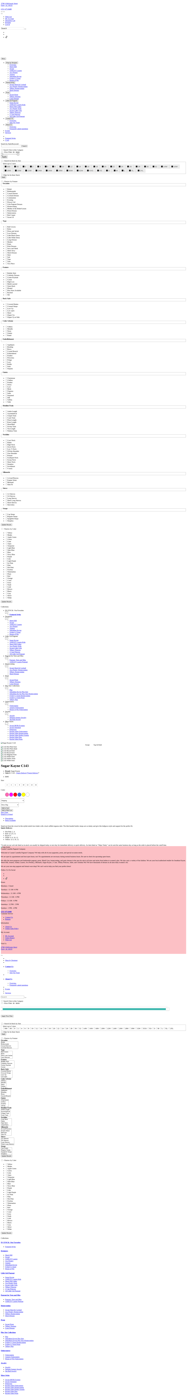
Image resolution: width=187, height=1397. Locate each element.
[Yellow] (23, 794)
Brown (9, 589)
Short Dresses (12, 253)
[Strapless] (6, 1154)
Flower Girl (11, 202)
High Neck (11, 445)
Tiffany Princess (15, 650)
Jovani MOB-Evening (17, 726)
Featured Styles (15, 614)
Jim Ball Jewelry (15, 719)
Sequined (10, 395)
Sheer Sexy (11, 251)
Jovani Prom (14, 680)
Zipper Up (11, 315)
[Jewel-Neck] (6, 1125)
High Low (11, 282)
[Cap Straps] (6, 1148)
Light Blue (11, 548)
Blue (9, 552)
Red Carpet (11, 215)
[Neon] (3, 1084)
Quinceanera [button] (9, 702)
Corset (9, 280)
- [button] (6, 723)
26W (50, 171)
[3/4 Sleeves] (7, 1140)
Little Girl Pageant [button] (11, 636)
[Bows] (6, 1094)
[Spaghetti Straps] (6, 1152)
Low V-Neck (11, 449)
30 (147, 167)
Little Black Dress (13, 235)
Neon (9, 331)
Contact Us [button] (9, 966)
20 (105, 167)
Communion (11, 198)
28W (60, 171)
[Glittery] (3, 1081)
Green (9, 539)
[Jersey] (5, 1106)
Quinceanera (11, 213)
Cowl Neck (11, 440)
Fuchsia (10, 570)
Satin (9, 393)
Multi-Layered (12, 284)
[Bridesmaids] (9, 1044)
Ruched (10, 293)
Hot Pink (10, 567)
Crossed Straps (12, 306)
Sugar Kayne (14, 640)
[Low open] (6, 1077)
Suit (8, 257)
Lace (9, 362)
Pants (9, 244)
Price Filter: (8, 152)
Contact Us (9, 917)
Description (9, 818)
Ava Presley (14, 626)
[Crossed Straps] (6, 1073)
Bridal (9, 189)
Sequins (10, 369)
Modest (9, 242)
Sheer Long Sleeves (14, 500)
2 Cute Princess (15, 652)
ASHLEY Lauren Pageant (19, 662)
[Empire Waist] (6, 1131)
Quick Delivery (33, 773)
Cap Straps (11, 514)
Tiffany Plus (14, 700)
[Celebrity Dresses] (7, 1063)
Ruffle (9, 364)
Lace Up (10, 308)
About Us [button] (8, 979)
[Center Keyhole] (7, 1065)
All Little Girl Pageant (17, 654)
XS (100, 171)
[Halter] (6, 1121)
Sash (9, 366)
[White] (27, 794)
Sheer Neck (11, 462)
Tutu (8, 261)
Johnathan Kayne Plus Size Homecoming (24, 694)
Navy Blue (11, 554)
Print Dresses (11, 246)
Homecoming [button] (10, 664)
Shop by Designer (11, 960)
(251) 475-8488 (6, 9)
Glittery (10, 327)
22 (114, 167)
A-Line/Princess (12, 478)
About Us (8, 927)
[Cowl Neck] (6, 1119)
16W (176, 167)
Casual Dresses (12, 193)
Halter (9, 442)
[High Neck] (6, 1123)
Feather (9, 356)
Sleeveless (10, 505)
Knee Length (11, 422)
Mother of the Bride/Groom (16, 209)
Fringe (9, 360)
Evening (10, 200)
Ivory (9, 583)
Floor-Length (11, 420)
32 (156, 167)
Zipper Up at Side (13, 317)
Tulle (9, 402)
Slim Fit (10, 484)
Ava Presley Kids (15, 646)
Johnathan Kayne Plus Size (19, 692)
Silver (9, 596)
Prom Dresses (12, 211)
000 (8, 167)
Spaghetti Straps (12, 519)
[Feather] (5, 1104)
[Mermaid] (6, 1133)
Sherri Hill (13, 621)
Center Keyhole (12, 277)
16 (88, 167)
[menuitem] (95, 17)
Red (8, 576)
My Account (9, 19)
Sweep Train (11, 426)
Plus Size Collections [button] (12, 686)
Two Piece (11, 264)
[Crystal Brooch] (6, 1096)
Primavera (13, 729)
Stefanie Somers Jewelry (18, 718)
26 (130, 167)
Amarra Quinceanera (17, 708)
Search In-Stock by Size (12, 161)
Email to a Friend (7, 814)
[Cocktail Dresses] (9, 1048)
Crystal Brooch (12, 351)
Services (8, 993)
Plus (11, 690)
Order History (10, 938)
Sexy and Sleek (12, 248)
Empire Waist (12, 480)
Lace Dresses (11, 233)
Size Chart (4, 812)
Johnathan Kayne (15, 630)
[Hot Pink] (7, 794)
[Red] (15, 794)
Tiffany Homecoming (17, 672)
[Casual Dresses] (9, 1046)
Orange (10, 578)
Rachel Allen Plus (16, 737)
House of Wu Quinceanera (19, 710)
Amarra (12, 628)
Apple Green (11, 537)
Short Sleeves (12, 503)
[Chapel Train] (5, 1113)
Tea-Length (11, 429)
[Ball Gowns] (7, 1052)
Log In (7, 24)
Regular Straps (12, 516)
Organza (10, 391)
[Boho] (7, 1054)
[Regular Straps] (6, 1150)
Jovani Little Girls (16, 648)
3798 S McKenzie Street (9, 3)
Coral (9, 580)
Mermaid (10, 482)
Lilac (9, 559)
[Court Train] (5, 1115)
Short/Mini (11, 424)
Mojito (9, 535)
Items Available (10, 820)
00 (17, 167)
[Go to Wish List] (4, 11)
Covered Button (12, 304)
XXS (91, 171)
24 (122, 167)
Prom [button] (7, 676)
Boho (9, 229)
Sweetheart (11, 466)
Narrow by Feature (10, 181)
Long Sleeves (12, 498)
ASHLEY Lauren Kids (17, 642)
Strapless (10, 464)
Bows (9, 349)
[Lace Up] (6, 1075)
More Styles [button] (9, 721)
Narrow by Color (10, 529)
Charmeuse (11, 378)
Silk (8, 398)
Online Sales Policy (12, 928)
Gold (9, 587)
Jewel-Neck (11, 447)
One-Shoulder (12, 453)
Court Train (11, 418)
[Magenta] (11, 794)
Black (9, 591)
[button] (11, 63)
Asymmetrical (12, 413)
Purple (9, 557)
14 (80, 167)
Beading (10, 347)
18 (97, 167)
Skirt (9, 255)
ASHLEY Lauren (16, 624)
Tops (9, 259)
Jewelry (12, 716)
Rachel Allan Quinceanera (18, 731)
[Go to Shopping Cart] (2, 11)
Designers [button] (8, 616)
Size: (2, 780)
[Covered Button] (6, 1071)
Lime (9, 541)
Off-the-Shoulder (13, 451)
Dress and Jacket (13, 231)
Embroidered (11, 353)
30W (71, 171)
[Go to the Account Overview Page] (2, 13)
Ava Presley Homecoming (18, 670)
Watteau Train (12, 431)
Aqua (9, 544)
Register (8, 22)
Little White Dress (13, 238)
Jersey (9, 385)
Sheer (9, 313)
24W (40, 171)
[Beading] (6, 1092)
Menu (3, 59)
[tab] (95, 613)
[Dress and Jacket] (7, 1056)
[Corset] (7, 1067)
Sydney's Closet (15, 632)
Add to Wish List (7, 810)
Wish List (8, 17)
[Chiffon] (5, 1102)
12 (71, 167)
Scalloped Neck (12, 458)
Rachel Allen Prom (16, 739)
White (9, 598)
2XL (141, 171)
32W (81, 171)
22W (29, 171)
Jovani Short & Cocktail (18, 668)
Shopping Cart (10, 21)
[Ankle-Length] (5, 1110)
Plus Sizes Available (14, 290)
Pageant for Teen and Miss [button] (14, 656)
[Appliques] (6, 1090)
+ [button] (6, 612)
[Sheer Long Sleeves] (7, 1144)
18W (9, 171)
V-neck (9, 468)
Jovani (12, 622)
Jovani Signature (15, 727)
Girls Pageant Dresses (14, 204)
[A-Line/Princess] (6, 1129)
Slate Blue (11, 550)
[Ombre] (3, 1086)
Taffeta (9, 400)
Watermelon (11, 572)
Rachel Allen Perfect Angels (19, 735)
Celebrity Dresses (13, 275)
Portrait (9, 455)
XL (132, 171)
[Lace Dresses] (7, 1057)
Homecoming (12, 206)
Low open (10, 311)
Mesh (9, 389)
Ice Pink (10, 563)
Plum (9, 574)
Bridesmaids (11, 191)
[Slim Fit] (6, 1134)
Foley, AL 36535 (6, 5)
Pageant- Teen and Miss (18, 660)
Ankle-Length (12, 411)
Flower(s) (10, 358)
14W (165, 167)
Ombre (9, 333)
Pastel (9, 335)
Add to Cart (5, 808)
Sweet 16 (10, 217)
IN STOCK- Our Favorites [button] (14, 610)
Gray (9, 593)
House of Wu (14, 634)
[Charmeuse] (5, 1100)
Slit (8, 295)
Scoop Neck (11, 460)
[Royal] (19, 794)
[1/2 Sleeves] (7, 1139)
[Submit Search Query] (25, 997)
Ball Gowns (11, 227)
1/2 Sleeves (11, 494)
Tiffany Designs (15, 682)
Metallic (10, 329)
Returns (7, 919)
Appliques (10, 345)
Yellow (9, 533)
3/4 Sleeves (11, 496)
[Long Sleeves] (7, 1142)
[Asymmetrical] (5, 1112)
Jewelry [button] (7, 711)
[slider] (167, 1009)
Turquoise (10, 546)
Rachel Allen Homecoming (19, 733)
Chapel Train (11, 416)
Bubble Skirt (11, 273)
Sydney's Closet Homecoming (20, 696)
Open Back (11, 286)
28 (139, 167)
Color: (3, 790)
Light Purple (11, 561)
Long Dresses (12, 240)
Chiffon (10, 380)
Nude (9, 585)
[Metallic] (3, 1083)
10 (63, 167)
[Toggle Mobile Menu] (2, 955)
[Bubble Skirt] (7, 1062)
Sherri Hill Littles (15, 644)
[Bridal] (9, 1042)
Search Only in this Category (13, 150)
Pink (9, 565)
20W (19, 171)
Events (7, 989)
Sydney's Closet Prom (17, 698)
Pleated (9, 288)
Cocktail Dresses (13, 196)
